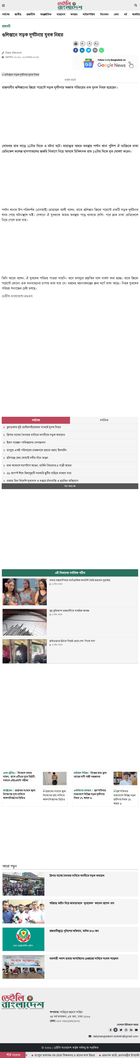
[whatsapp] (101, 50)
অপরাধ (74, 14)
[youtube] (136, 1030)
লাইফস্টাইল (89, 14)
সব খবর (68, 486)
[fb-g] (116, 1030)
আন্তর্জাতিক (45, 14)
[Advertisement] (68, 328)
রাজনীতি (30, 14)
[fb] (110, 1030)
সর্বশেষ (5, 14)
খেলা (116, 14)
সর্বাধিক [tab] (104, 420)
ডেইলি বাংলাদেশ (63, 1047)
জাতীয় (18, 14)
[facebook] (76, 50)
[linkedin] (82, 50)
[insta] (126, 1030)
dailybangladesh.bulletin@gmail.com (115, 1036)
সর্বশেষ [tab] (36, 420)
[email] (95, 50)
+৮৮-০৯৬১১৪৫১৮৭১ (68, 1021)
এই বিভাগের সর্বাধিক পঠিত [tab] (70, 573)
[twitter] (89, 50)
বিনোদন (104, 14)
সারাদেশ (61, 14)
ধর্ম (125, 14)
